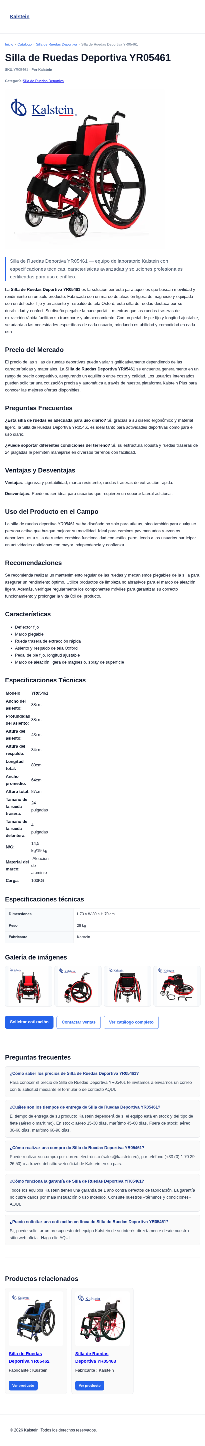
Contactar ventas (79, 1022)
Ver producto (23, 1385)
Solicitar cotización (29, 1022)
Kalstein (20, 16)
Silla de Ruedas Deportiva (43, 81)
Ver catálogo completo (131, 1022)
